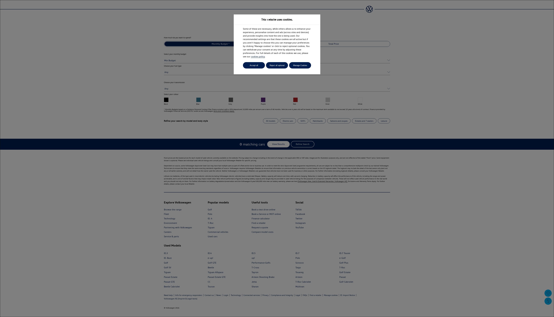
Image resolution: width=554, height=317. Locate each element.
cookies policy (258, 56)
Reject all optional (277, 65)
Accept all (254, 65)
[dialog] (277, 158)
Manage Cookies (300, 65)
